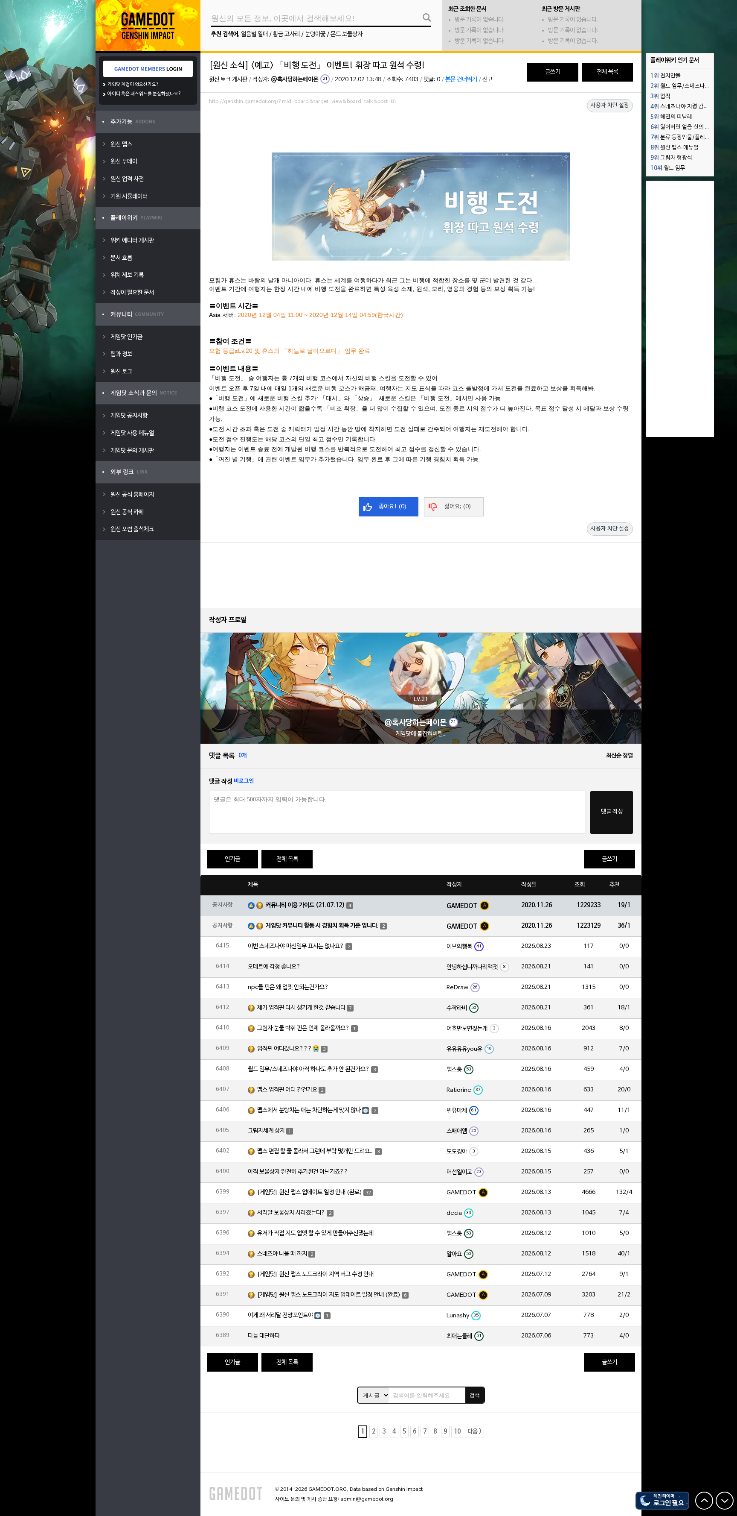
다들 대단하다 (264, 1336)
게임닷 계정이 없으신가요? (133, 84)
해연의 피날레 (671, 117)
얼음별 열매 (254, 34)
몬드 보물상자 (347, 34)
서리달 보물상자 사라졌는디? (291, 1213)
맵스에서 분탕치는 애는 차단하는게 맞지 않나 (309, 1110)
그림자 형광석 (671, 158)
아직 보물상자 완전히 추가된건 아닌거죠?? (298, 1172)
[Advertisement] (421, 131)
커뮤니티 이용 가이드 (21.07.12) (305, 905)
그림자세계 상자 (266, 1131)
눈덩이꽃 (315, 34)
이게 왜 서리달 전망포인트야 (280, 1315)
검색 (475, 1395)
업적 (660, 97)
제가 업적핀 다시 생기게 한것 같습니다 (301, 1008)
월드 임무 (667, 168)
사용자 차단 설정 (610, 105)
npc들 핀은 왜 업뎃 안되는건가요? (288, 987)
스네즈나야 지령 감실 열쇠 (682, 107)
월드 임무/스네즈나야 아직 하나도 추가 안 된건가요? (309, 1069)
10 (457, 1431)
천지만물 (665, 76)
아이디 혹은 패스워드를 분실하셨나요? (144, 94)
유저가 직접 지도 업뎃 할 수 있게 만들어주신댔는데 (315, 1233)
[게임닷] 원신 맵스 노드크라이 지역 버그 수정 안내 (315, 1274)
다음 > (474, 1431)
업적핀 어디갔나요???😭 (288, 1049)
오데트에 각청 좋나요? (274, 967)
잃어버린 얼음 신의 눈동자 (682, 127)
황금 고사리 (286, 34)
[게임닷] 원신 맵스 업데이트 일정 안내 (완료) (309, 1192)
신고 (487, 79)
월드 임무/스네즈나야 (680, 86)
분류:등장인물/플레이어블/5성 (682, 138)
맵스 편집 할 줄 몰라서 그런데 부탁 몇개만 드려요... (315, 1151)
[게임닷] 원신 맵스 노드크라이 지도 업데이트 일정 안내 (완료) (328, 1295)
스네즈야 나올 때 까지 (282, 1254)
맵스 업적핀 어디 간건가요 (287, 1090)
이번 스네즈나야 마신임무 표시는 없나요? (296, 946)
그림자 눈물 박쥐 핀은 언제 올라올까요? (303, 1028)
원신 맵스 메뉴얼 (674, 148)
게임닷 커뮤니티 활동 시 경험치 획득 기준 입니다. (322, 926)
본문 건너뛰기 (461, 79)
